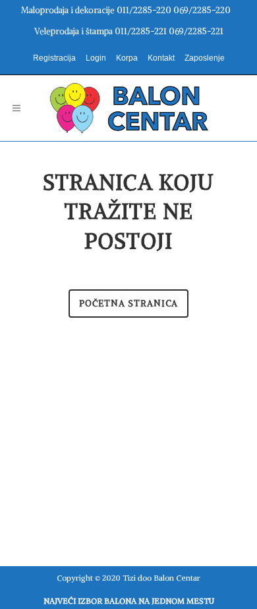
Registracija (54, 58)
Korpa (127, 58)
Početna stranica (128, 303)
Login (96, 58)
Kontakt (161, 58)
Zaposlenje (205, 58)
